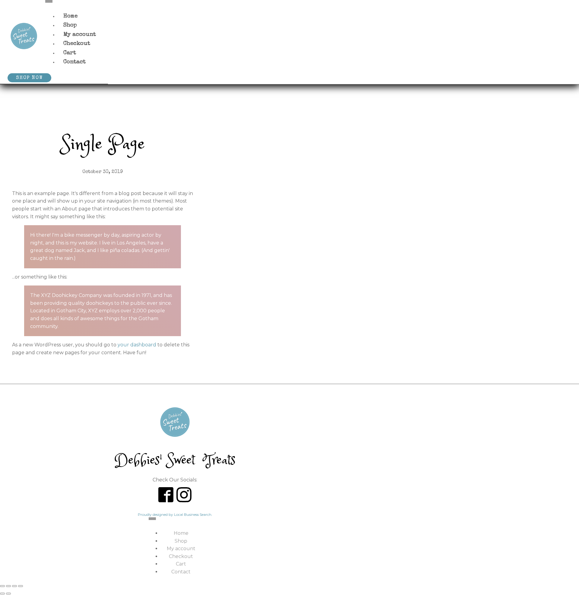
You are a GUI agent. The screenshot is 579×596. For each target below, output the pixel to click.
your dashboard (137, 345)
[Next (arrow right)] (8, 593)
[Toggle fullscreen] (8, 586)
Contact (74, 62)
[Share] (14, 586)
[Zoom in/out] (2, 586)
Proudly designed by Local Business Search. (175, 514)
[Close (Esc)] (20, 586)
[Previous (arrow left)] (2, 593)
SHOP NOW (29, 78)
